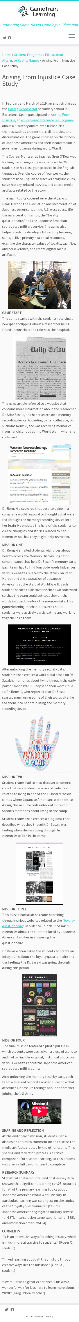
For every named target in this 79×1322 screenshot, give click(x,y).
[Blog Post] (39, 874)
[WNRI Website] (39, 474)
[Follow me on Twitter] (5, 38)
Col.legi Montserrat (23, 109)
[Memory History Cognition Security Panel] (39, 645)
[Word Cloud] (39, 744)
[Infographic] (39, 1005)
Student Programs (28, 54)
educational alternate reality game (47, 120)
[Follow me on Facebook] (10, 38)
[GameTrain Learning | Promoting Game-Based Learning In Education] (39, 11)
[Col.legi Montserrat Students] (39, 285)
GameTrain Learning (43, 1316)
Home (6, 54)
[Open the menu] (71, 36)
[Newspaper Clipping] (39, 368)
